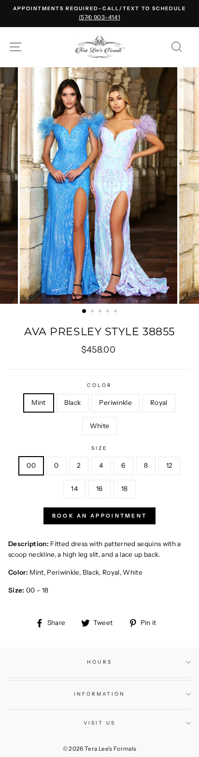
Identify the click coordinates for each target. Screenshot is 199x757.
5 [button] (116, 312)
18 (124, 488)
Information (100, 694)
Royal (159, 402)
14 (74, 488)
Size (99, 448)
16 (99, 488)
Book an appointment (99, 515)
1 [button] (84, 311)
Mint (38, 402)
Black (72, 402)
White (100, 426)
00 (31, 465)
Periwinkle (115, 402)
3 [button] (101, 312)
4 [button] (108, 312)
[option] (99, 13)
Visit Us (99, 723)
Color (99, 385)
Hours (99, 662)
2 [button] (93, 312)
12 (169, 465)
